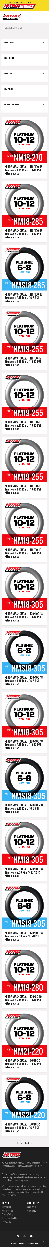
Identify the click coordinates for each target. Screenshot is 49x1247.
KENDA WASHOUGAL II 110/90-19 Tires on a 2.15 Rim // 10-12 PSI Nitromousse (23, 553)
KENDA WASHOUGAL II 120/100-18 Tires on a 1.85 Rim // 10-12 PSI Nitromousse (24, 617)
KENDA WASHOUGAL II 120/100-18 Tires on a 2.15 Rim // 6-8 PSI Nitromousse (24, 808)
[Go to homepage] (11, 17)
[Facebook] (17, 1236)
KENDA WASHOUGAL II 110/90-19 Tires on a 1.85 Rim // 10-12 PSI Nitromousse (23, 489)
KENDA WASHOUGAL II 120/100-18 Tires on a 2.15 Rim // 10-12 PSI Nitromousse (24, 745)
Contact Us (6, 1222)
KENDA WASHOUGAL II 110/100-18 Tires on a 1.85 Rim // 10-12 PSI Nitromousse (23, 170)
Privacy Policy (7, 1214)
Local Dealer (31, 1206)
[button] (45, 17)
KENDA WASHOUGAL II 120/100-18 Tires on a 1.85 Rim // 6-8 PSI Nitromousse (24, 681)
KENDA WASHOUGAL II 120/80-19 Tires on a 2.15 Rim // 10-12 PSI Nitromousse (23, 1000)
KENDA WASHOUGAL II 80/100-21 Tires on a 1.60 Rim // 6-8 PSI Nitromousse (23, 1127)
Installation (6, 1206)
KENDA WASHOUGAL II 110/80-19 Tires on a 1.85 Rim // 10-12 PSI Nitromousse (23, 361)
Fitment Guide (7, 1210)
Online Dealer (32, 1210)
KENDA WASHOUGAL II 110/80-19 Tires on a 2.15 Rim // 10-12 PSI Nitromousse (23, 425)
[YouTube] (31, 1236)
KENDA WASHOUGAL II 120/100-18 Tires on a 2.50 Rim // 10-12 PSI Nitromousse (24, 872)
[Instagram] (24, 1236)
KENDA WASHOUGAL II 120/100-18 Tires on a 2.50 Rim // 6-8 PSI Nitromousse (24, 936)
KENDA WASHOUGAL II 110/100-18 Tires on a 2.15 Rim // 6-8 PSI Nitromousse (23, 298)
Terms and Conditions (10, 1218)
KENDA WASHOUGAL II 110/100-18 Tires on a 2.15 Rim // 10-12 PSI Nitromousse (23, 234)
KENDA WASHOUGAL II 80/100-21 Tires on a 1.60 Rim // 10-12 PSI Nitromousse (23, 1064)
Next (27, 1143)
